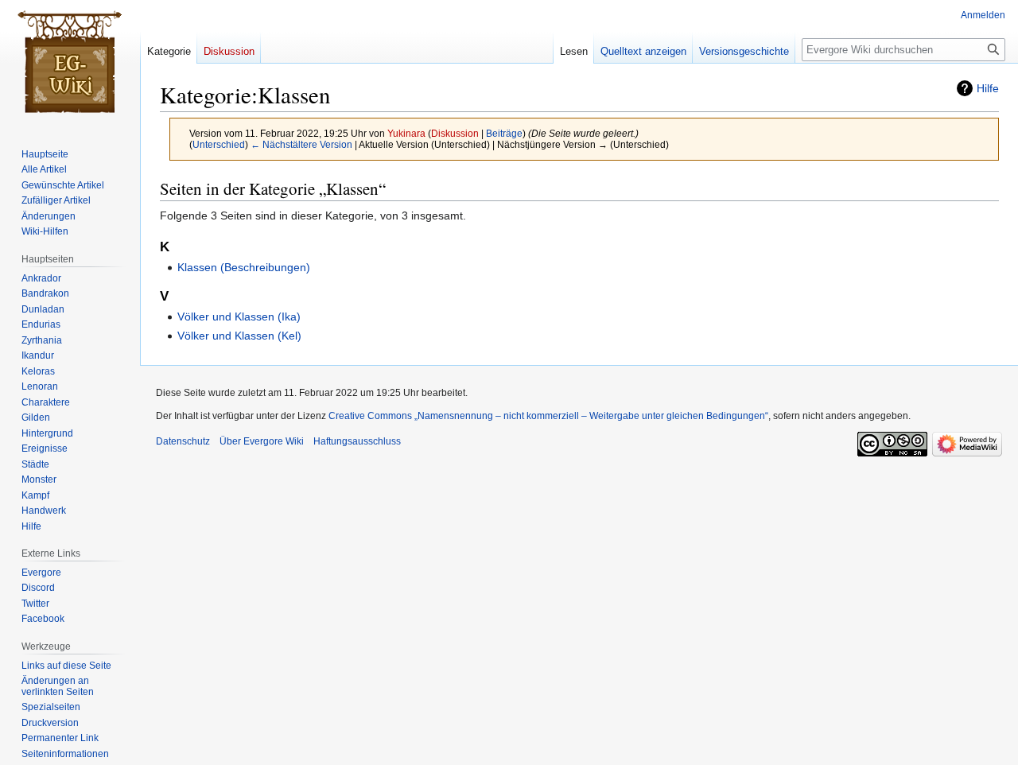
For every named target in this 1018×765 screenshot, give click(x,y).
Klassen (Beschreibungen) (243, 267)
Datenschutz (183, 441)
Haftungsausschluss (357, 441)
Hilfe (988, 88)
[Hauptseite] (70, 63)
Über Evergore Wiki (262, 441)
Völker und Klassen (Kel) (239, 335)
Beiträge (504, 133)
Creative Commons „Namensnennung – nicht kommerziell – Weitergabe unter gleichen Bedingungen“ (548, 415)
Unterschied (218, 144)
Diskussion (455, 133)
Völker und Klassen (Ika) (239, 316)
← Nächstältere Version (301, 144)
